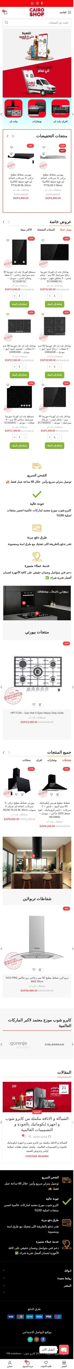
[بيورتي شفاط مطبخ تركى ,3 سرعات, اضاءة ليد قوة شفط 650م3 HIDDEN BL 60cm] (51, 275)
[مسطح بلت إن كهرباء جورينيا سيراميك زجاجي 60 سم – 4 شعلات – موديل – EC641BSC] (19, 630)
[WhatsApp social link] (31, 3)
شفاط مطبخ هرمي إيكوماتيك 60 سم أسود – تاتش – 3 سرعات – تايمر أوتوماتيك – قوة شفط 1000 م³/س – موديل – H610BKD (52, 1040)
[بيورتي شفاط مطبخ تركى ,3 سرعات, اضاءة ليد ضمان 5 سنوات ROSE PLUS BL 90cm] (19, 1013)
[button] (70, 111)
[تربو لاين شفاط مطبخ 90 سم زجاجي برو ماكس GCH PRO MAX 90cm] (36, 1166)
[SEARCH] (6, 22)
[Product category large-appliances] (13, 112)
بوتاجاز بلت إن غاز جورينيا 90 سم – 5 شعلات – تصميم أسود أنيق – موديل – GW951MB (19, 582)
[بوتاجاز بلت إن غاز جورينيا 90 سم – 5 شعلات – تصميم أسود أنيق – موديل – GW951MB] (19, 560)
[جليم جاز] (53, 1270)
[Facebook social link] (40, 3)
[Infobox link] (36, 708)
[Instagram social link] (36, 3)
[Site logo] (35, 12)
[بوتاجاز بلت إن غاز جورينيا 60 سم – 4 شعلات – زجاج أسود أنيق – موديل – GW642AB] (53, 560)
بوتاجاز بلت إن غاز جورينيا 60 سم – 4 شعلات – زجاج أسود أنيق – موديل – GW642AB (52, 582)
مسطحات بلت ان (52, 520)
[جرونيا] (18, 1270)
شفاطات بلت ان (51, 433)
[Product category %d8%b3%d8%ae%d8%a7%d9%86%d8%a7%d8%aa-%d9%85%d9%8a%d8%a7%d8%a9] (58, 109)
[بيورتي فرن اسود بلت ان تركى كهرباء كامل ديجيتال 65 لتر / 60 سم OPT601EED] (36, 908)
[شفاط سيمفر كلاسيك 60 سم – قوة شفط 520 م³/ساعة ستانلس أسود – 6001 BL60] (20, 153)
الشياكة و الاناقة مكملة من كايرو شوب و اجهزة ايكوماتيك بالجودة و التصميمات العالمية (35, 1348)
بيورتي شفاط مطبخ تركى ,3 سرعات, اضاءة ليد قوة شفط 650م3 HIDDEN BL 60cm (51, 421)
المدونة (36, 1336)
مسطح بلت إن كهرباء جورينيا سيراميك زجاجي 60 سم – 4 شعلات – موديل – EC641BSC (19, 652)
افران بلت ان (35, 952)
